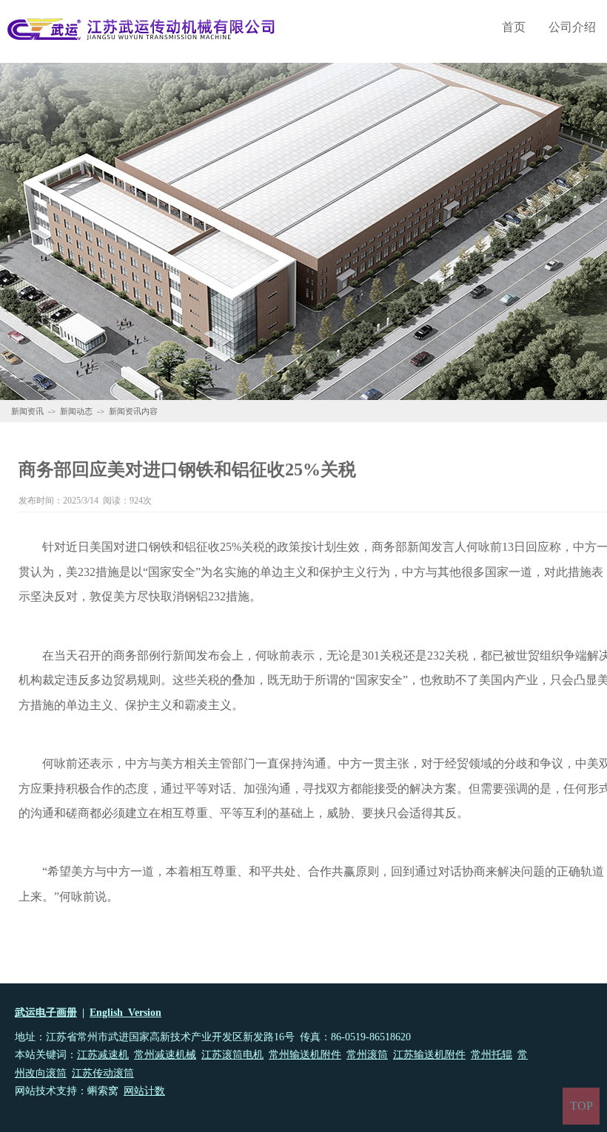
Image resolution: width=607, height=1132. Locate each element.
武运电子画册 (46, 1012)
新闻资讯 (27, 411)
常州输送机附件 (305, 1054)
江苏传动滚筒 (103, 1073)
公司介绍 (572, 27)
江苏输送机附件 (429, 1054)
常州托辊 (491, 1054)
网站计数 (144, 1091)
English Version (125, 1012)
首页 (514, 27)
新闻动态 (76, 411)
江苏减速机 (103, 1054)
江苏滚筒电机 (232, 1054)
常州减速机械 (165, 1054)
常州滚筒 (367, 1054)
